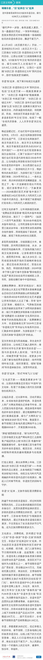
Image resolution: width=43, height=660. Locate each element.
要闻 (18, 2)
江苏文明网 (6, 2)
